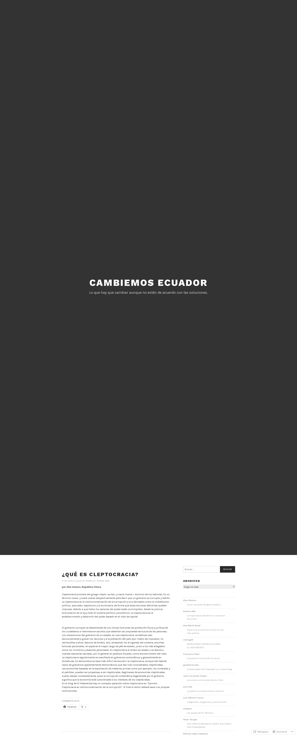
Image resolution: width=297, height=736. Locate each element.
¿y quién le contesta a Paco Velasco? (205, 691)
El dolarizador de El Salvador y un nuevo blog (209, 669)
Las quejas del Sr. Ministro (200, 713)
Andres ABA (103, 580)
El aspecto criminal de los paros (203, 658)
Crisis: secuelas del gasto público (204, 604)
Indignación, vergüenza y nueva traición (207, 702)
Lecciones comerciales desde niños (205, 680)
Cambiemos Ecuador (148, 282)
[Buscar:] (209, 569)
